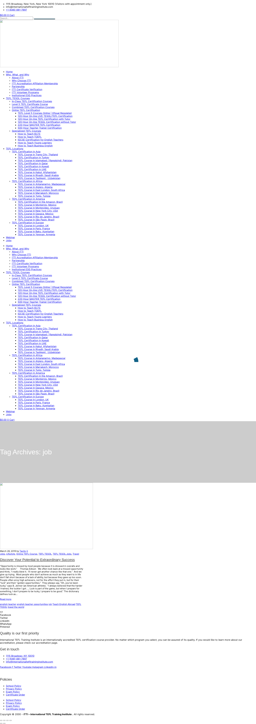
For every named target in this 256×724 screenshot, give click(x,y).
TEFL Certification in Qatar (33, 163)
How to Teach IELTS (29, 133)
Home (9, 71)
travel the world (16, 607)
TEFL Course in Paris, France (34, 228)
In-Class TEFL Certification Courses (32, 101)
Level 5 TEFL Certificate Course (30, 104)
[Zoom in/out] (1, 720)
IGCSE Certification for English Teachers (40, 139)
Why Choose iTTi (21, 80)
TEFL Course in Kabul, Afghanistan (37, 172)
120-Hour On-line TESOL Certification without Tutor (47, 121)
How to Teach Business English (35, 145)
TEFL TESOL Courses (18, 98)
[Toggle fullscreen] (4, 720)
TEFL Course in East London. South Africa (41, 190)
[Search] (44, 18)
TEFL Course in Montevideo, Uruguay (39, 207)
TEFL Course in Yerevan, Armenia (36, 234)
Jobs (8, 240)
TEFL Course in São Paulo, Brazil (36, 219)
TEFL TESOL (45, 553)
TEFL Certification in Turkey (33, 157)
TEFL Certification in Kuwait (33, 166)
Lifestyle (10, 553)
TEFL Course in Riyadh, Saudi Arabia (38, 175)
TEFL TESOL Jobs (62, 553)
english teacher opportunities (32, 604)
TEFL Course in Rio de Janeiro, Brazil (38, 216)
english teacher (8, 604)
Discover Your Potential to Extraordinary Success (37, 560)
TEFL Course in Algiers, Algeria (35, 187)
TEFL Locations (14, 148)
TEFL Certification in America (28, 198)
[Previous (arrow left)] (1, 723)
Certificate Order (15, 694)
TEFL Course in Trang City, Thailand (38, 154)
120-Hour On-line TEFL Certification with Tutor (44, 119)
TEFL (78, 604)
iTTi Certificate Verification (27, 89)
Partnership (18, 86)
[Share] (7, 720)
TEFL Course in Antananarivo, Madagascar (41, 184)
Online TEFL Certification (26, 110)
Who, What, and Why (17, 74)
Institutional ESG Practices (26, 95)
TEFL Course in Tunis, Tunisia (34, 195)
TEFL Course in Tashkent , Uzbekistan (39, 178)
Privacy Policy (14, 688)
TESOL (3, 607)
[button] (128, 614)
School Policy (13, 685)
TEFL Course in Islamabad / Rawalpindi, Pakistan (45, 160)
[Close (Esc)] (10, 720)
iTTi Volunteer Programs (25, 92)
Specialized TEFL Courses (26, 130)
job (50, 604)
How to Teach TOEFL (30, 136)
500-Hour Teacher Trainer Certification (40, 127)
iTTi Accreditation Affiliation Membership (35, 83)
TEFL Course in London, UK (33, 225)
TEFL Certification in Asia (26, 151)
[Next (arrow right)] (4, 723)
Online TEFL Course (26, 553)
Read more (5, 599)
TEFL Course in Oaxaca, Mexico (35, 213)
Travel (76, 553)
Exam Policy (13, 691)
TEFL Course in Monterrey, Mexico (37, 204)
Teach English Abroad (63, 604)
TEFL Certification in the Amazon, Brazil (40, 201)
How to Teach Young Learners (35, 142)
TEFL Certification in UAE (32, 169)
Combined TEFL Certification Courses (33, 107)
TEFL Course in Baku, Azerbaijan (36, 231)
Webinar (10, 237)
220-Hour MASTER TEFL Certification (39, 124)
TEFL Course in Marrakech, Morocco (38, 193)
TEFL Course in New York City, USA (38, 210)
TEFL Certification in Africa (27, 181)
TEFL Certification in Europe (28, 222)
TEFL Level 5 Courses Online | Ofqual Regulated (45, 113)
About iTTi (18, 77)
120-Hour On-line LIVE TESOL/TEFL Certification (45, 116)
